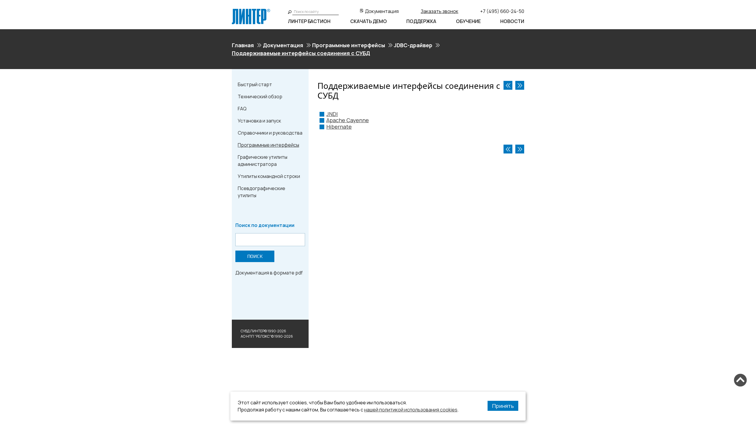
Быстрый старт (255, 84)
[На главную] (251, 11)
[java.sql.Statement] (508, 85)
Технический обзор (260, 96)
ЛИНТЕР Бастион (309, 21)
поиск (255, 256)
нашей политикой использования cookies (410, 409)
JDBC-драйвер (413, 45)
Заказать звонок (439, 11)
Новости (512, 21)
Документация (382, 11)
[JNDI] (519, 85)
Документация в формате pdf (269, 272)
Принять (503, 405)
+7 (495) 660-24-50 (502, 11)
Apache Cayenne (347, 120)
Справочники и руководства (270, 133)
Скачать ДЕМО (368, 21)
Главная (243, 45)
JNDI (332, 113)
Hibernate (339, 126)
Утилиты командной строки (269, 176)
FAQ (242, 108)
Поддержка (421, 21)
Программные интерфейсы (348, 45)
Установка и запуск (259, 120)
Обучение (468, 21)
